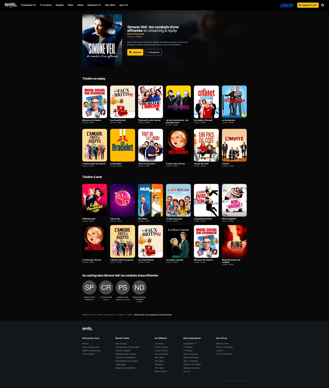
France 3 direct (161, 350)
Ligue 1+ (220, 350)
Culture (130, 36)
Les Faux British (118, 120)
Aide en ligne (121, 343)
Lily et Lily (115, 219)
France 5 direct (161, 354)
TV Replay (188, 347)
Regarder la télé (309, 5)
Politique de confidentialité (127, 347)
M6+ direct (159, 357)
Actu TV (187, 371)
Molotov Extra (222, 343)
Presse (85, 343)
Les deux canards (174, 260)
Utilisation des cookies (126, 354)
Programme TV (190, 343)
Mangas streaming (191, 368)
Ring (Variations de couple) (231, 261)
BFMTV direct (161, 371)
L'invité (225, 164)
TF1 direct (159, 343)
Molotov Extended (224, 347)
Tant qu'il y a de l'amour (149, 120)
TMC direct (160, 368)
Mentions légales (123, 350)
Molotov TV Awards (192, 364)
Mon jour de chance (91, 120)
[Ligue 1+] (287, 5)
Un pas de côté (201, 164)
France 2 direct (161, 347)
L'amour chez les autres (94, 164)
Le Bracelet (115, 164)
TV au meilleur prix (224, 354)
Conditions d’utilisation (125, 357)
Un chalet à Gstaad (203, 120)
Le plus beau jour (174, 219)
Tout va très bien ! (147, 164)
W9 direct (159, 364)
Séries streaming (190, 357)
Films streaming (190, 354)
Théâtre (138, 36)
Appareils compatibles (125, 368)
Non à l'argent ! (229, 219)
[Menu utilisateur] (322, 5)
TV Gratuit (188, 350)
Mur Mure (143, 219)
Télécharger (121, 364)
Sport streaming (190, 361)
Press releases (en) (91, 347)
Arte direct (159, 361)
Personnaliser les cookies (127, 361)
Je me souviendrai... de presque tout (177, 121)
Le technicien (228, 120)
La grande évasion (203, 219)
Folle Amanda (88, 219)
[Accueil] (10, 5)
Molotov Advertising (91, 350)
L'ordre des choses (175, 164)
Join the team (88, 354)
